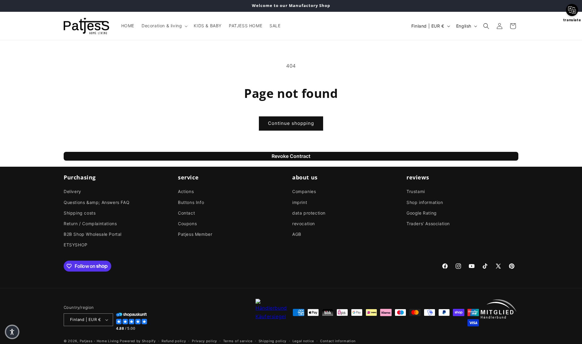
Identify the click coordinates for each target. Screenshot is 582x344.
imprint (299, 202)
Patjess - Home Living (99, 341)
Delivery (72, 191)
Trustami (415, 191)
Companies (304, 191)
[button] (164, 25)
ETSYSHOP (76, 244)
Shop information (424, 202)
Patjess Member (195, 234)
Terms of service (238, 341)
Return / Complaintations (90, 223)
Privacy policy (204, 341)
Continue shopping (291, 123)
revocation (303, 223)
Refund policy (174, 341)
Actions (186, 191)
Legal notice (303, 341)
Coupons (187, 223)
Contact (186, 212)
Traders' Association (428, 223)
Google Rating (421, 212)
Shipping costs (79, 212)
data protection (309, 212)
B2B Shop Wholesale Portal (93, 234)
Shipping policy (273, 341)
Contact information (338, 341)
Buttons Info (191, 202)
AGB (296, 234)
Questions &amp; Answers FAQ (96, 202)
